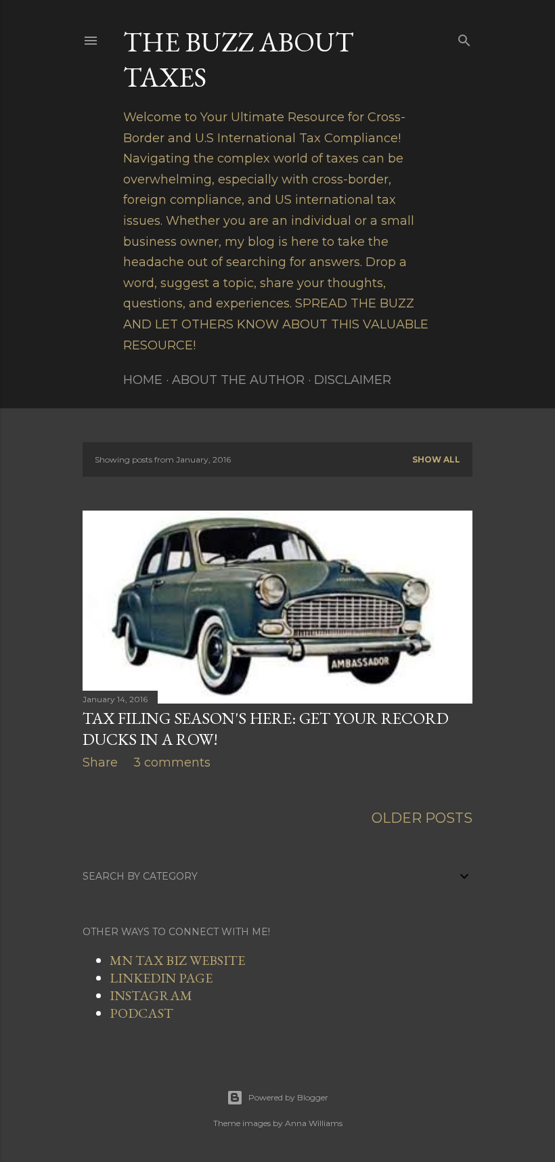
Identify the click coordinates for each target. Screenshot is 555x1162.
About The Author (238, 379)
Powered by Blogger (288, 1097)
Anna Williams (313, 1123)
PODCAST (141, 1013)
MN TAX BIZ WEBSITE (177, 960)
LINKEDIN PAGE (161, 978)
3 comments (171, 762)
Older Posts (422, 818)
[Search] (464, 37)
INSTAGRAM (151, 995)
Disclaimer (352, 379)
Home (142, 379)
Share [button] (100, 762)
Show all (436, 459)
